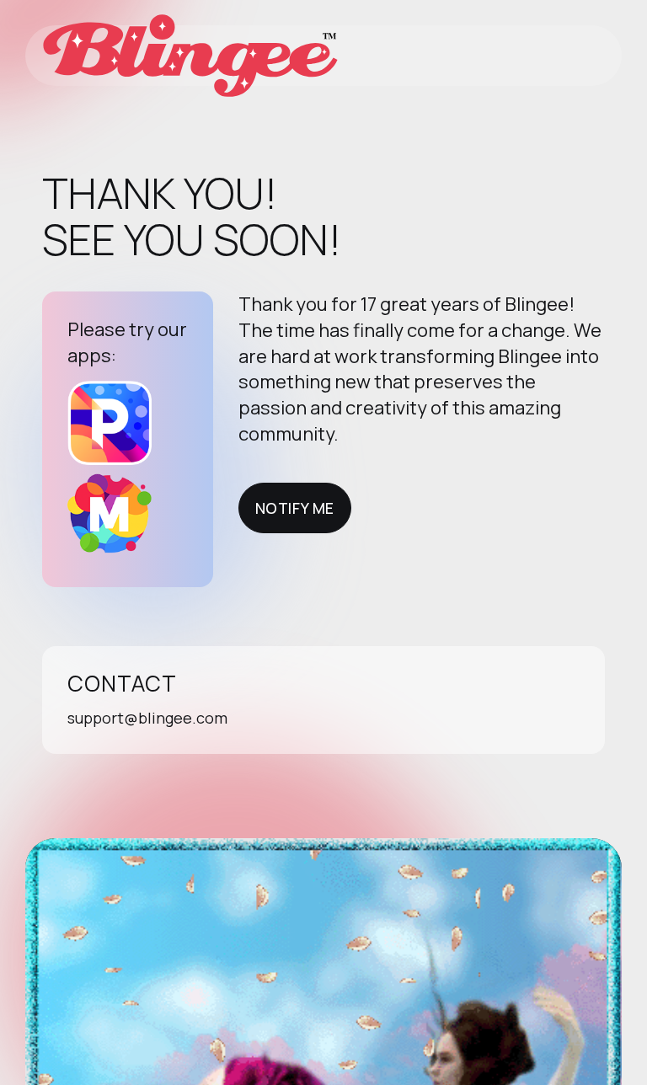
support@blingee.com (147, 718)
